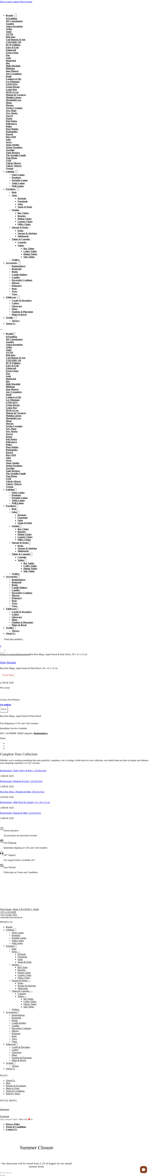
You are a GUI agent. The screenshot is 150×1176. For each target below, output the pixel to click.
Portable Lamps (20, 180)
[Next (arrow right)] (4, 1175)
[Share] (7, 1172)
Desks (20, 230)
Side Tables (29, 257)
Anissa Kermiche (14, 26)
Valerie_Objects (14, 166)
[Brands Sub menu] (15, 15)
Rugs (14, 288)
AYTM (9, 34)
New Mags (11, 110)
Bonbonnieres (18, 266)
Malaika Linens (13, 97)
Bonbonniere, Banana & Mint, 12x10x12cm (20, 813)
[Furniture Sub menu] (18, 189)
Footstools (23, 201)
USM (8, 160)
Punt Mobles (12, 129)
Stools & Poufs (25, 207)
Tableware (11, 297)
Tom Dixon (11, 158)
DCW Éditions (13, 45)
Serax (9, 142)
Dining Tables (30, 254)
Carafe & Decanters (22, 300)
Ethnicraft (11, 50)
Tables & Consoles (21, 239)
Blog (8, 1083)
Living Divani (12, 87)
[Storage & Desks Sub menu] (29, 227)
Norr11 (9, 116)
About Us (10, 323)
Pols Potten (11, 121)
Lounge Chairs (25, 221)
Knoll (8, 76)
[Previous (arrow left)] (1, 1175)
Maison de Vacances (16, 95)
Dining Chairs (25, 219)
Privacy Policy (13, 1124)
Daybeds (22, 198)
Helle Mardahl (13, 66)
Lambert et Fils (13, 79)
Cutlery (15, 303)
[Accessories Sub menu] (19, 263)
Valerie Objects (13, 163)
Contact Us (11, 1129)
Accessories (11, 263)
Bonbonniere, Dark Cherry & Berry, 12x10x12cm (23, 770)
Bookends (17, 269)
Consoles (22, 242)
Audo (8, 31)
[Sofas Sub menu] (18, 195)
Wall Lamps (18, 186)
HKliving (10, 68)
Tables (21, 245)
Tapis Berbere (13, 152)
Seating (15, 210)
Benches (22, 216)
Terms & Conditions (15, 1091)
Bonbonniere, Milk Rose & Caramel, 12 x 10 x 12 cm (25, 802)
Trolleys (16, 260)
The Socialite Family (16, 155)
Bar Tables (28, 248)
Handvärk (11, 60)
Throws (15, 321)
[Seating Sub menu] (20, 210)
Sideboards (23, 236)
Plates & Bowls (19, 314)
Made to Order (12, 1088)
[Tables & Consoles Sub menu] (31, 239)
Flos (8, 55)
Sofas (14, 195)
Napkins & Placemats (22, 311)
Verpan (9, 168)
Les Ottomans (13, 81)
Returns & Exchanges (16, 1085)
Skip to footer (26, 1)
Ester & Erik (12, 47)
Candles (16, 277)
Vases (14, 294)
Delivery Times (13, 1093)
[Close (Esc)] (10, 1172)
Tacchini (10, 150)
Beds (14, 192)
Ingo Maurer (12, 71)
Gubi (8, 58)
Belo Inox (10, 37)
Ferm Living (12, 52)
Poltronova (11, 123)
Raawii (9, 134)
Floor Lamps (18, 175)
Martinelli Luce (13, 100)
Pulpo (9, 126)
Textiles (9, 317)
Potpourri (17, 285)
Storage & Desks (20, 227)
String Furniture (14, 147)
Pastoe (9, 118)
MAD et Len (12, 92)
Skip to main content (9, 1)
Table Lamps (18, 183)
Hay (8, 63)
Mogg (9, 102)
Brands (9, 15)
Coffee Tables (30, 251)
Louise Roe (11, 89)
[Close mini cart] (2, 650)
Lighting (10, 171)
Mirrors (16, 283)
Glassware (17, 306)
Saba (8, 139)
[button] (4, 709)
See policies (5, 704)
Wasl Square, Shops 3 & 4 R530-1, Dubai (19, 909)
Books (15, 271)
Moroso (9, 105)
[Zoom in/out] (1, 1172)
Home (3, 654)
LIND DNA (12, 84)
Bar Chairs (23, 213)
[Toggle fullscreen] (4, 1172)
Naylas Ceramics (14, 108)
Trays (14, 291)
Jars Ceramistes (14, 74)
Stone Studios (12, 145)
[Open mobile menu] (1, 329)
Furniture (11, 189)
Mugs (14, 309)
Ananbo (10, 24)
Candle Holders (19, 274)
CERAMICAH (13, 42)
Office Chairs (24, 224)
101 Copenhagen (14, 21)
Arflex (9, 29)
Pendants (16, 177)
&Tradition (11, 18)
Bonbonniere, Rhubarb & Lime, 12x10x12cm (21, 781)
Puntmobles (12, 131)
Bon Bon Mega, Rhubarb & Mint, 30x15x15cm (22, 792)
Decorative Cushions (22, 280)
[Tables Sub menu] (25, 245)
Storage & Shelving (27, 233)
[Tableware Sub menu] (19, 297)
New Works (12, 113)
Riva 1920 (11, 137)
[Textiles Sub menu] (16, 317)
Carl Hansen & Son (15, 39)
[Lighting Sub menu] (17, 171)
